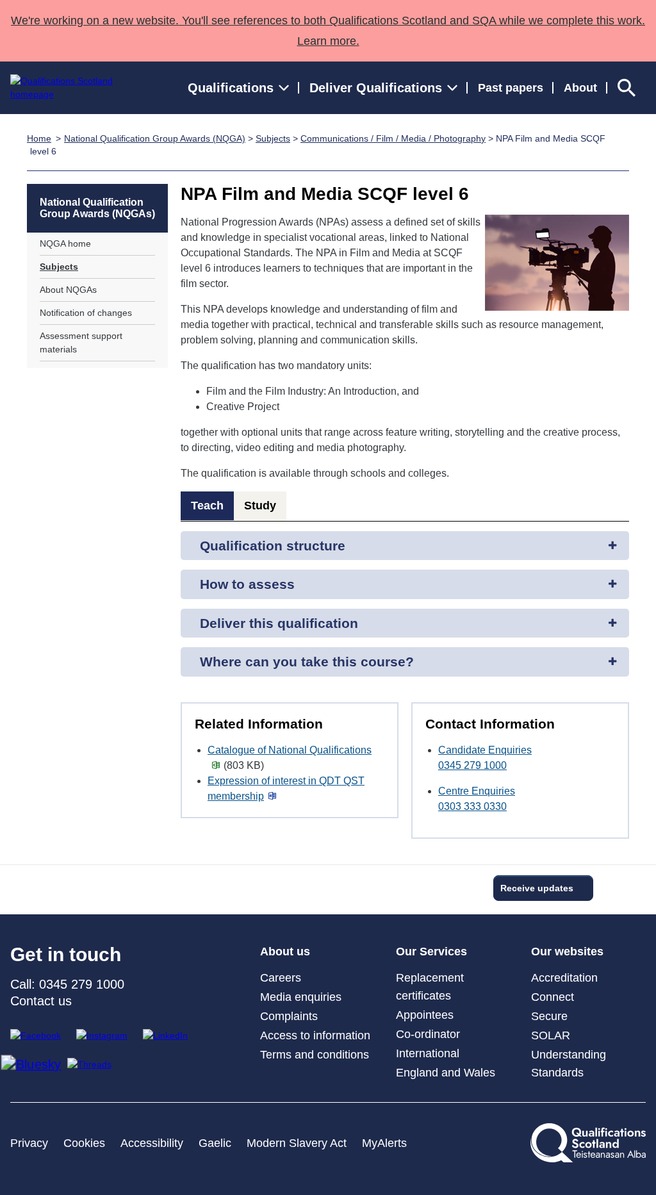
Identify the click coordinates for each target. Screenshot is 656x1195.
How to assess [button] (247, 584)
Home (39, 138)
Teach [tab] (207, 505)
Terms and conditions (314, 1054)
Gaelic (215, 1143)
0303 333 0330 (472, 806)
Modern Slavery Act (297, 1143)
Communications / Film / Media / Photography (393, 138)
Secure (549, 1016)
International (427, 1053)
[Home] (73, 87)
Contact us (41, 1001)
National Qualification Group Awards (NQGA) (154, 138)
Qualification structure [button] (272, 545)
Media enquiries (300, 997)
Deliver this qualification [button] (279, 623)
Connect (552, 997)
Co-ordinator (428, 1034)
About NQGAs (68, 289)
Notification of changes (86, 313)
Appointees (425, 1015)
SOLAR (550, 1035)
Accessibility (151, 1143)
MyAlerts (384, 1143)
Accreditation (564, 977)
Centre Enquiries (476, 791)
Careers (280, 977)
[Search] (626, 88)
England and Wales (445, 1072)
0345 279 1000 (472, 765)
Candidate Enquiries (485, 750)
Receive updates (536, 888)
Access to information (315, 1035)
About (580, 87)
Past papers (510, 87)
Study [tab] (260, 505)
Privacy (29, 1143)
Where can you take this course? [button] (307, 661)
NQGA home (65, 243)
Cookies (84, 1143)
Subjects (273, 138)
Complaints (289, 1016)
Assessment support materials (81, 342)
